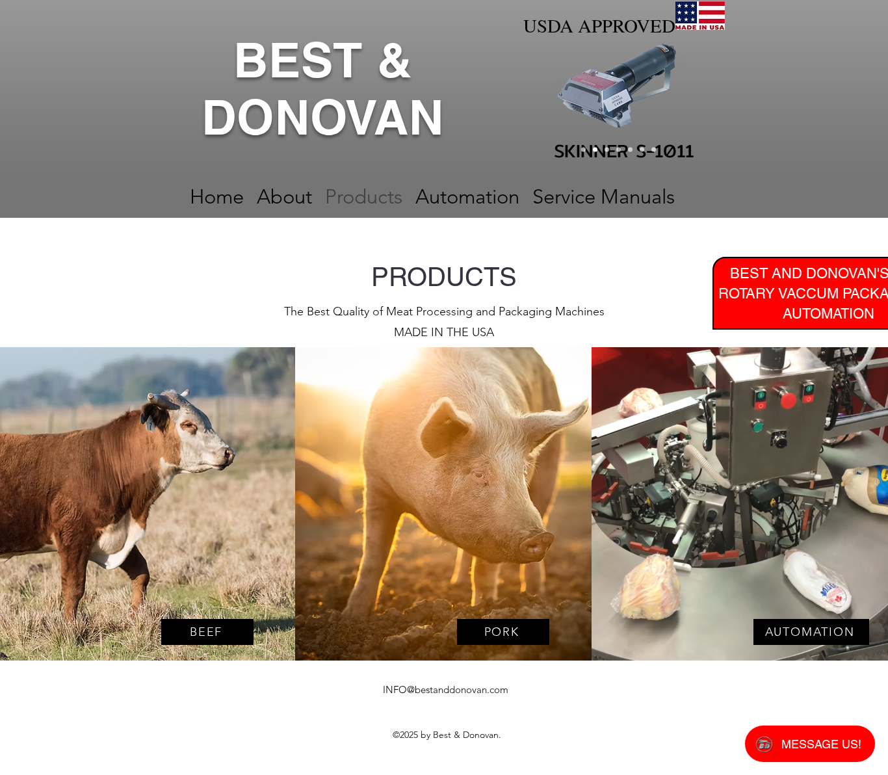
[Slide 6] (583, 150)
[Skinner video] (607, 150)
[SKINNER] (595, 150)
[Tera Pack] (653, 150)
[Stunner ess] (630, 150)
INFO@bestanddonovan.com (445, 689)
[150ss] (618, 150)
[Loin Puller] (642, 150)
